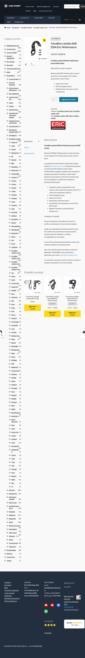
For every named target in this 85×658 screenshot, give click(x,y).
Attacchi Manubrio (12, 84)
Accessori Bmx (13, 79)
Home (8, 27)
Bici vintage (10, 62)
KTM (12, 311)
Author (13, 149)
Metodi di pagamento (43, 6)
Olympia (14, 374)
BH (12, 156)
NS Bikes (14, 360)
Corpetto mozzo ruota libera (14, 122)
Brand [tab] (26, 147)
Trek (12, 466)
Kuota (13, 315)
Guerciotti (14, 287)
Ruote (11, 522)
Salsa (13, 429)
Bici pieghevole (14, 94)
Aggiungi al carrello (69, 99)
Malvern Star (15, 336)
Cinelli (13, 191)
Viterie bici (12, 547)
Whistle (13, 476)
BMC (12, 163)
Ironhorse (14, 297)
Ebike (9, 22)
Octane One (15, 371)
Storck (13, 455)
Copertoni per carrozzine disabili (13, 115)
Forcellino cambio (26, 27)
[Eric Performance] (58, 125)
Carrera (13, 184)
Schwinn (14, 439)
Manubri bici (13, 494)
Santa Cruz (15, 432)
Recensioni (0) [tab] (29, 153)
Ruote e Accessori (14, 526)
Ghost (13, 276)
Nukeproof (14, 367)
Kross (13, 308)
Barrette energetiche (10, 57)
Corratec (14, 205)
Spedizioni (8, 596)
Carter (11, 103)
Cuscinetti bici (13, 126)
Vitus (13, 473)
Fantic (13, 237)
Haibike (13, 290)
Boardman (14, 167)
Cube (13, 209)
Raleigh (13, 399)
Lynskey (13, 332)
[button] (44, 40)
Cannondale (15, 174)
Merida (13, 343)
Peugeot (14, 385)
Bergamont (15, 153)
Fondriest (14, 247)
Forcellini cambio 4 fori (15, 268)
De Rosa (14, 216)
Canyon (13, 177)
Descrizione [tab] (28, 141)
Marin (13, 339)
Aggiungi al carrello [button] (32, 308)
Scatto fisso (11, 557)
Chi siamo (56, 6)
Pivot (13, 392)
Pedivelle (12, 512)
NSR (57, 113)
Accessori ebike (12, 53)
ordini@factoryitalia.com (68, 255)
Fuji (12, 273)
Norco (13, 357)
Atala (13, 146)
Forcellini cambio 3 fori (40, 27)
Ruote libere (13, 529)
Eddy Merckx (15, 230)
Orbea (13, 381)
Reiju (13, 406)
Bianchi (13, 160)
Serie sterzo (13, 533)
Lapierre (14, 318)
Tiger (13, 459)
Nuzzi (71, 116)
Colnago (14, 198)
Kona (13, 304)
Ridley (13, 409)
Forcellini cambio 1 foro (15, 252)
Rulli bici (9, 554)
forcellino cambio (59, 116)
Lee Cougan (15, 322)
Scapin (13, 436)
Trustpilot (48, 633)
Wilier (13, 480)
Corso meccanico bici (45, 11)
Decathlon (14, 219)
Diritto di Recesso (10, 601)
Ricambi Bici (11, 18)
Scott (13, 443)
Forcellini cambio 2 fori (15, 257)
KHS (12, 301)
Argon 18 (14, 142)
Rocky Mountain (14, 421)
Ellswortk (14, 233)
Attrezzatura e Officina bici (13, 89)
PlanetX (13, 395)
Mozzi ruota (13, 503)
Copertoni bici (13, 110)
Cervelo (13, 188)
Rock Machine (15, 413)
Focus (13, 244)
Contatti (28, 11)
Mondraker (14, 346)
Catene (11, 106)
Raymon (14, 402)
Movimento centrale (12, 498)
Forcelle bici (13, 135)
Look (13, 329)
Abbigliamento (18, 22)
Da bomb (14, 212)
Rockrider (14, 416)
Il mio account (30, 6)
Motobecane (15, 350)
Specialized (15, 446)
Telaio (11, 540)
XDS (12, 483)
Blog (34, 11)
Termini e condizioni (11, 590)
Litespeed (14, 325)
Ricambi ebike (38, 18)
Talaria (9, 561)
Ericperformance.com (57, 166)
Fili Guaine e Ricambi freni (13, 131)
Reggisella (12, 519)
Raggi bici (12, 515)
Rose (13, 425)
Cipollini (14, 195)
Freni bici (12, 490)
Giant (13, 280)
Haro (13, 294)
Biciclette (52, 18)
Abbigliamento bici (13, 46)
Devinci (13, 223)
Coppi (13, 202)
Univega (14, 469)
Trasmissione (13, 543)
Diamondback (15, 226)
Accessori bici (24, 18)
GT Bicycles (15, 283)
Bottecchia (15, 170)
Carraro (13, 181)
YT (12, 487)
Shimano (12, 536)
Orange (13, 378)
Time (13, 462)
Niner (13, 353)
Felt (12, 240)
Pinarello (14, 388)
